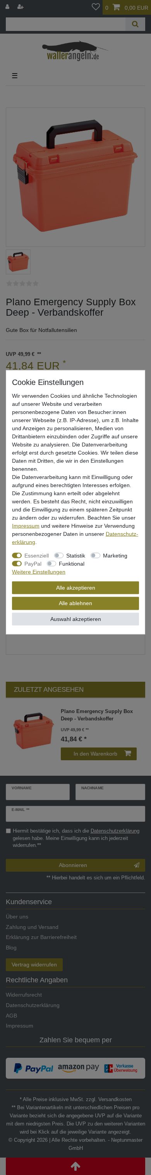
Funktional (71, 563)
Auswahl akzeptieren (75, 619)
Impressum (25, 525)
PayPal (32, 563)
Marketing (115, 555)
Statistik (75, 555)
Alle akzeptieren (75, 587)
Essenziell (36, 555)
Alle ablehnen (75, 603)
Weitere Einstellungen (38, 571)
